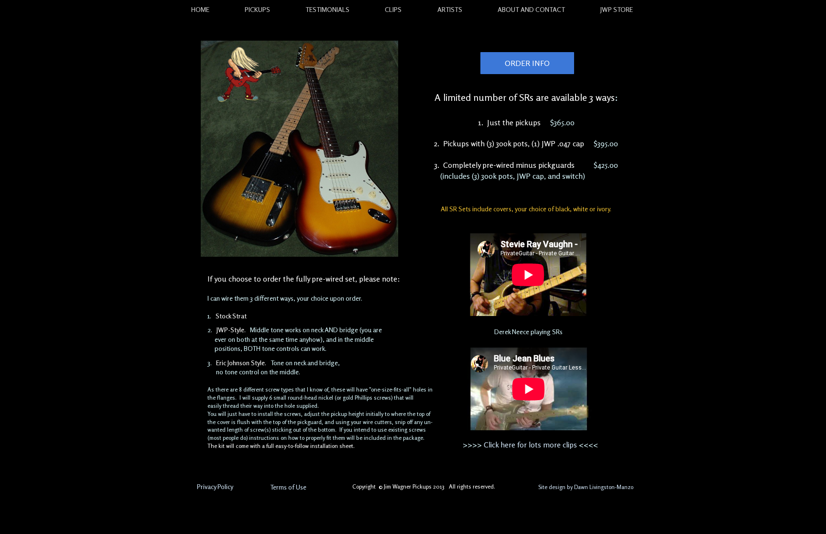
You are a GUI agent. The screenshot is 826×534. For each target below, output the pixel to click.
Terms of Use (288, 487)
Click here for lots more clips (530, 444)
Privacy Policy (215, 486)
